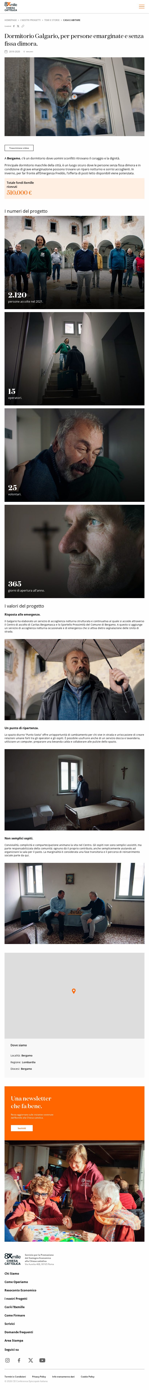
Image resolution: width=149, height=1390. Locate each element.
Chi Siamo (12, 1274)
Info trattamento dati (63, 1376)
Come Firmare (15, 1315)
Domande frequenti (19, 1332)
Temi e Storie (52, 20)
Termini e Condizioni (15, 1376)
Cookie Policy (87, 1376)
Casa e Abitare (71, 20)
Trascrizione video (19, 148)
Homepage (11, 20)
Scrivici (10, 1324)
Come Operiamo (16, 1282)
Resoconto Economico (20, 1290)
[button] (74, 991)
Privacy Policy (39, 1376)
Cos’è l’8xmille (15, 1307)
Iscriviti (22, 1128)
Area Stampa (14, 1341)
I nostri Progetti (30, 20)
